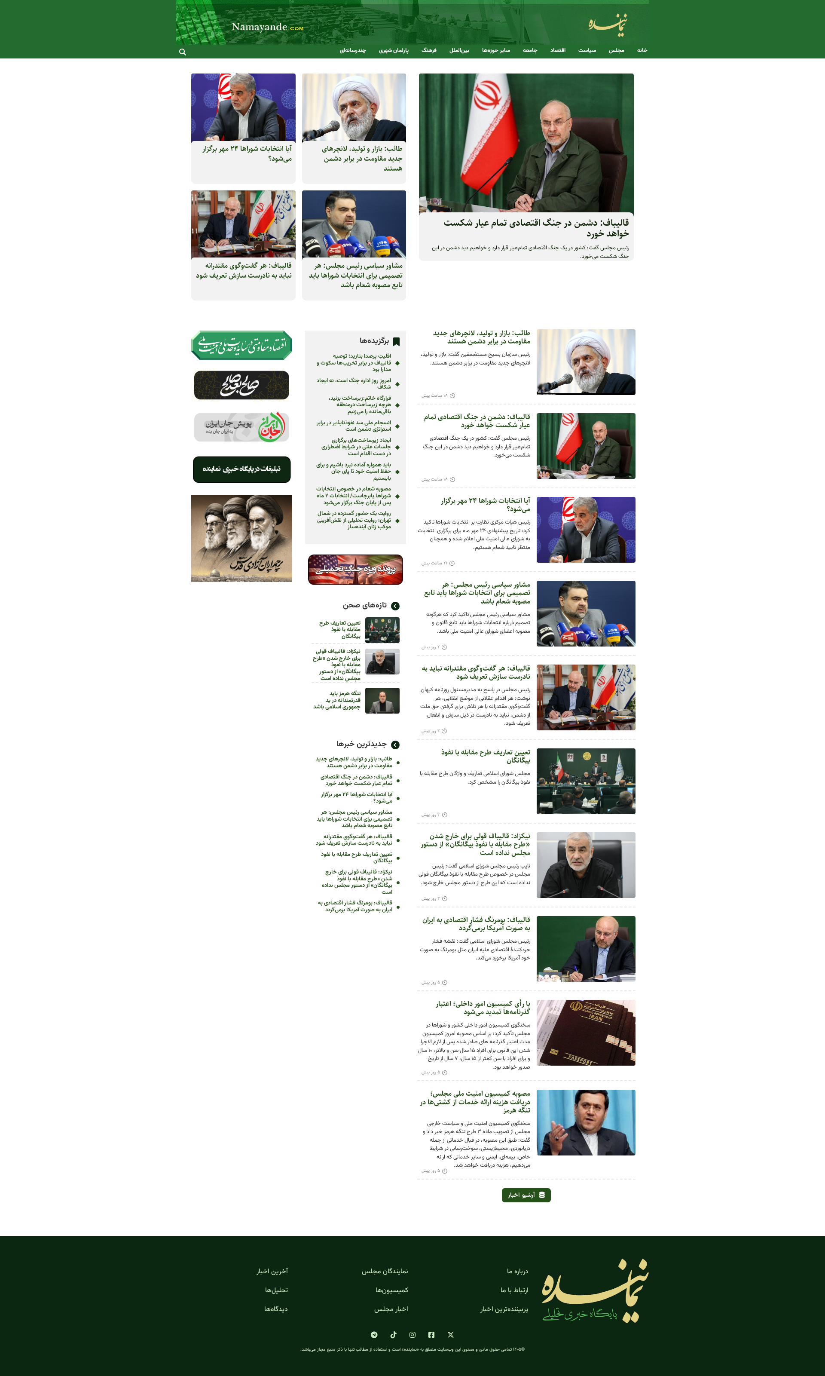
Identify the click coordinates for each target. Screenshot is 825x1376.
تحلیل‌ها (276, 1291)
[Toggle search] (182, 52)
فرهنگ (429, 51)
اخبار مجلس (391, 1310)
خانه (642, 51)
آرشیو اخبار (521, 1195)
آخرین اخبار (272, 1272)
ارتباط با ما (515, 1291)
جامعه (530, 51)
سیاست (587, 51)
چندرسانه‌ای (353, 51)
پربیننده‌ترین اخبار (504, 1310)
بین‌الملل (459, 51)
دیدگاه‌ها (276, 1310)
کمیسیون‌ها (392, 1291)
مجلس (616, 51)
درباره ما (518, 1272)
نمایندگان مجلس (385, 1272)
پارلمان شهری (394, 51)
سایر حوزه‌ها (496, 51)
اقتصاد (557, 51)
